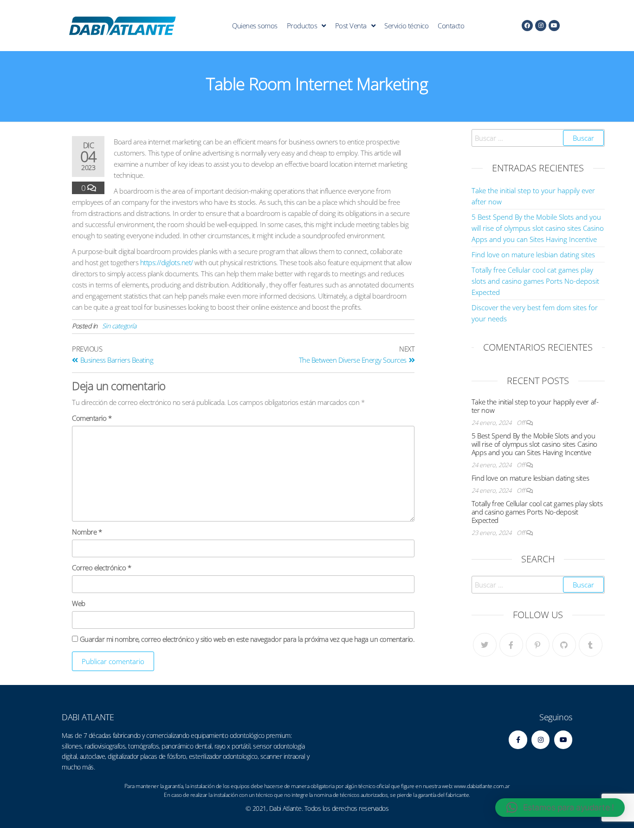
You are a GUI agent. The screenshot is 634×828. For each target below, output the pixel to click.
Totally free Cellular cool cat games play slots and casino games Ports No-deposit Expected (535, 281)
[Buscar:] (538, 138)
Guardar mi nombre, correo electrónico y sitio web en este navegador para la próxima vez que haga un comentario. (247, 639)
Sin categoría (119, 325)
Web (78, 603)
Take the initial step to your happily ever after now (535, 406)
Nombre (87, 531)
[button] (560, 807)
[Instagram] (540, 25)
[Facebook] (527, 25)
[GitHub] (564, 645)
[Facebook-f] (518, 739)
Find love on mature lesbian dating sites (533, 254)
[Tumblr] (590, 645)
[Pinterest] (538, 645)
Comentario (91, 418)
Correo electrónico (101, 567)
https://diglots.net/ (166, 262)
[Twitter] (485, 645)
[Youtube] (554, 25)
